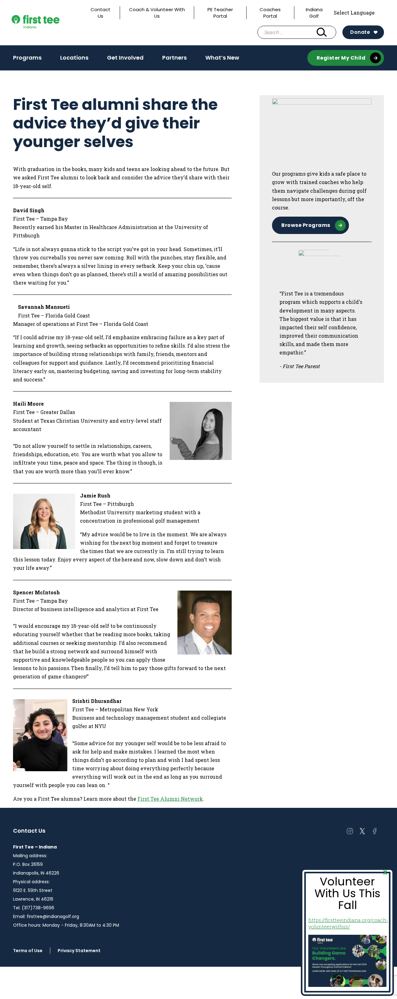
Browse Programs (305, 225)
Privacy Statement (79, 950)
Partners (174, 57)
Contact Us (100, 12)
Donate (360, 32)
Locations (74, 57)
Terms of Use (27, 950)
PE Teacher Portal (220, 12)
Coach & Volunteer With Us (157, 12)
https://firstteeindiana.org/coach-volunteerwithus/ (348, 923)
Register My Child (341, 57)
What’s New (222, 57)
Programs (27, 59)
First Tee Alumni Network (170, 798)
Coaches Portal (270, 12)
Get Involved (125, 59)
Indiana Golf (314, 12)
